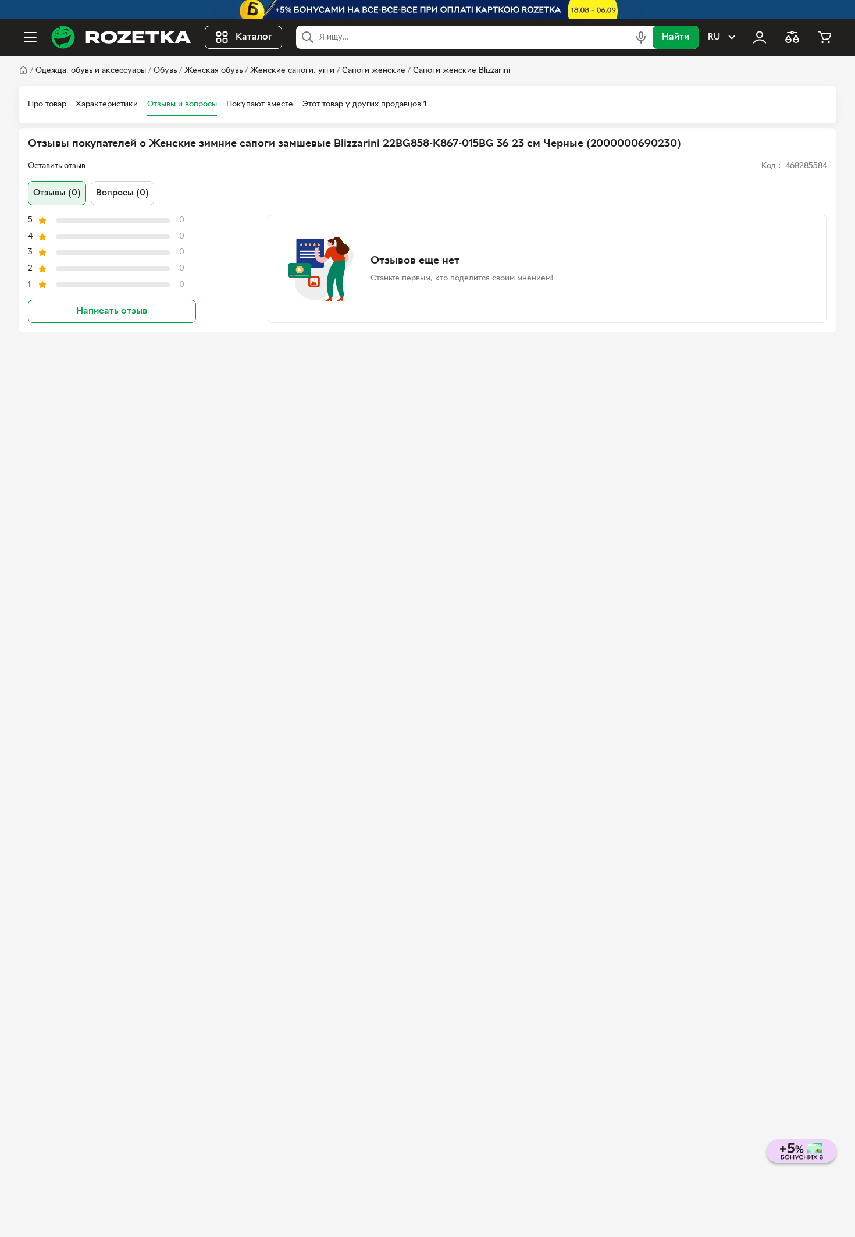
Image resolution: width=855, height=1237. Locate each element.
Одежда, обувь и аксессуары (90, 70)
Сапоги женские (373, 70)
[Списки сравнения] (792, 37)
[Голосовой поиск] (641, 37)
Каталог (254, 37)
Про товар (47, 104)
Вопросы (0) (122, 193)
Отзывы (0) (57, 193)
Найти (675, 37)
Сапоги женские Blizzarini (461, 70)
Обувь (165, 70)
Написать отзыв (111, 311)
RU (714, 37)
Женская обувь (213, 70)
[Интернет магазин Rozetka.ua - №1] (121, 37)
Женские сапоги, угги (292, 70)
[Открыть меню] (30, 37)
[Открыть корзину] (824, 37)
